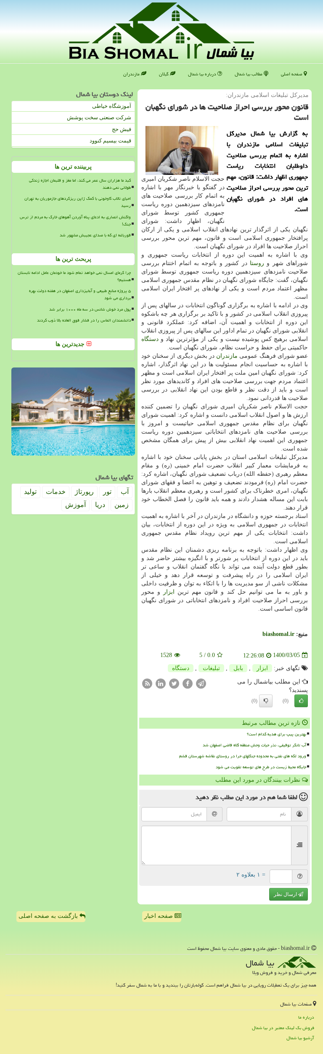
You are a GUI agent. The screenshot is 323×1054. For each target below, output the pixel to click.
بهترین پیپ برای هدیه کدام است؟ (276, 734)
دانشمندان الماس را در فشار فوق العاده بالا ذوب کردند (84, 320)
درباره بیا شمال (202, 74)
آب (125, 491)
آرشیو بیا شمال (300, 1037)
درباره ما (306, 1017)
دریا (100, 504)
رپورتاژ (84, 491)
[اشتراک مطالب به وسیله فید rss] (147, 683)
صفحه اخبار (159, 916)
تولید (30, 491)
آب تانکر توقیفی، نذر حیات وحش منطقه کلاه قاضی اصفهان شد (254, 745)
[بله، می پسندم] (301, 701)
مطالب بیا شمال (249, 74)
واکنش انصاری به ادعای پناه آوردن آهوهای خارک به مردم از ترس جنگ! (75, 220)
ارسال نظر (286, 894)
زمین (121, 504)
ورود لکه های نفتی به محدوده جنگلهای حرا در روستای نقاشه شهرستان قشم (242, 756)
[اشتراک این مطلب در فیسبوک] (187, 683)
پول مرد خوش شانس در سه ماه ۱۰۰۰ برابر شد (90, 309)
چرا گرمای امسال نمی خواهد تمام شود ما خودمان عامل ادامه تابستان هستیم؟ (74, 276)
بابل (238, 668)
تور (107, 491)
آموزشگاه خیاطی (111, 106)
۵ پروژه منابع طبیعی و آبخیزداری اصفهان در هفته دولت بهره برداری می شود (80, 294)
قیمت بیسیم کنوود (110, 140)
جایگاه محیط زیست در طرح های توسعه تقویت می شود (261, 767)
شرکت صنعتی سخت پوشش (99, 117)
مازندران (132, 74)
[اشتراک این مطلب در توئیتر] (174, 683)
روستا (257, 263)
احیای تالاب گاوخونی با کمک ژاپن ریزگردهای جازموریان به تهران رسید (77, 202)
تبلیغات (211, 668)
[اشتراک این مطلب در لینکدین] (161, 683)
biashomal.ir (278, 634)
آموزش (75, 504)
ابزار (169, 592)
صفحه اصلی (292, 74)
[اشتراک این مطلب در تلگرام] (201, 683)
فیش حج (121, 129)
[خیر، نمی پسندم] (266, 701)
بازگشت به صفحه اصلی (49, 916)
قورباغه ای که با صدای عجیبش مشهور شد (95, 235)
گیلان (164, 74)
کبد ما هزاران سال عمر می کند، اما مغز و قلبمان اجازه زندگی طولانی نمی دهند (80, 184)
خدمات (56, 491)
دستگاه (150, 339)
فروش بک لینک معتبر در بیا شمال (283, 1027)
